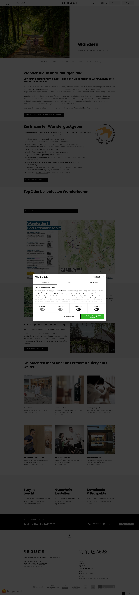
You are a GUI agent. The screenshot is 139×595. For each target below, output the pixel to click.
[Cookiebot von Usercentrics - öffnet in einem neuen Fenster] (93, 277)
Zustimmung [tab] (45, 282)
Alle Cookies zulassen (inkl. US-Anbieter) (92, 316)
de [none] (123, 593)
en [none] (126, 593)
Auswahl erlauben (69, 316)
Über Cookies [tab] (93, 282)
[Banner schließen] (103, 276)
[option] (126, 593)
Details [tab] (70, 282)
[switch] (60, 309)
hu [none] (129, 593)
